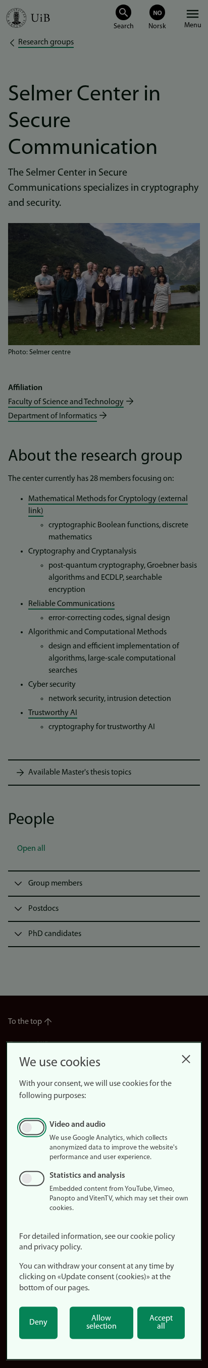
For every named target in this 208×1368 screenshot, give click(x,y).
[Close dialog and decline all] (185, 1056)
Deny (38, 1323)
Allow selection (101, 1323)
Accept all (161, 1323)
